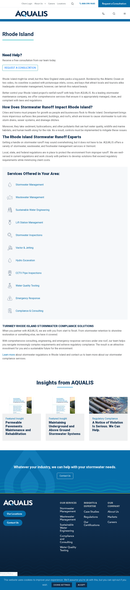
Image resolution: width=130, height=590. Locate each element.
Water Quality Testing (68, 549)
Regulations (91, 516)
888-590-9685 (88, 3)
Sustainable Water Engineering (67, 527)
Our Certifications (92, 523)
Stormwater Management (68, 510)
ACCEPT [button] (81, 585)
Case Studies (91, 511)
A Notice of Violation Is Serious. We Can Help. (107, 426)
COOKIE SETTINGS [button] (61, 585)
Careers (51, 3)
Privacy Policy (6, 573)
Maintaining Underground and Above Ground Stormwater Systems (64, 428)
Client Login (27, 3)
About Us (38, 3)
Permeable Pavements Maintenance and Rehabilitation (18, 428)
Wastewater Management (68, 518)
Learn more (8, 354)
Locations (61, 3)
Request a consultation (20, 67)
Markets (112, 516)
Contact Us (65, 476)
